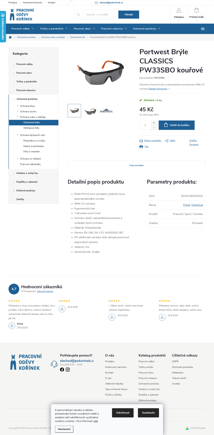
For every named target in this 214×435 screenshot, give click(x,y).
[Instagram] (68, 370)
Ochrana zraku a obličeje (32, 117)
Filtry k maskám (31, 151)
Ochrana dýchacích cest (32, 135)
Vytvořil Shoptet (197, 428)
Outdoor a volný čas (27, 173)
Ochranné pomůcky (27, 99)
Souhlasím (148, 413)
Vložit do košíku (179, 125)
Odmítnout (122, 413)
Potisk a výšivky (113, 394)
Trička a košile (146, 367)
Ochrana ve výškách (30, 158)
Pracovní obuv (24, 72)
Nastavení (64, 429)
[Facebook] (62, 370)
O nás (108, 378)
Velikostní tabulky (114, 383)
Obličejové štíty (31, 128)
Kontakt (51, 2)
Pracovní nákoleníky (30, 164)
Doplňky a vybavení (26, 181)
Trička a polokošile (26, 81)
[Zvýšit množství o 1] (153, 123)
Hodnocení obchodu (32, 2)
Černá (186, 205)
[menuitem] (23, 29)
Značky (20, 199)
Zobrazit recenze (45, 291)
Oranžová (197, 205)
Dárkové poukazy (25, 190)
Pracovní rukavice (25, 90)
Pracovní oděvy (24, 64)
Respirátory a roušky (34, 140)
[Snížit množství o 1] (153, 127)
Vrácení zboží (179, 378)
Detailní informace (157, 88)
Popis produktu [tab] (137, 165)
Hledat (129, 14)
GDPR (175, 361)
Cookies (176, 383)
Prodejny (13, 2)
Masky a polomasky (33, 146)
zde (95, 421)
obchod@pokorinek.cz (77, 361)
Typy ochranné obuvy (116, 389)
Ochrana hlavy (27, 106)
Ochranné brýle (31, 122)
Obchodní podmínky (182, 367)
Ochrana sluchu (28, 111)
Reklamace (177, 372)
